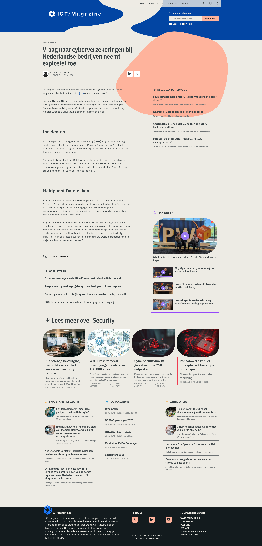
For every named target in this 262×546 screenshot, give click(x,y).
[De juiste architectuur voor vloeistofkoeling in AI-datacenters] (170, 413)
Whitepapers (178, 402)
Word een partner (190, 518)
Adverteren (186, 521)
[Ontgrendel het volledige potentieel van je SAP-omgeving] (170, 431)
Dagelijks (177, 23)
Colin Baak (50, 387)
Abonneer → (211, 18)
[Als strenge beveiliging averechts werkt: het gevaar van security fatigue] (64, 343)
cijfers (81, 93)
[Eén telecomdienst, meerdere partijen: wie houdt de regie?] (50, 413)
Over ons (185, 524)
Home (142, 3)
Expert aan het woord (64, 402)
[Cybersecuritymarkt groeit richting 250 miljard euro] (153, 343)
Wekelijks (190, 23)
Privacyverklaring (190, 534)
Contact (184, 528)
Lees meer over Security (83, 320)
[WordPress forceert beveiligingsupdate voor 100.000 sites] (108, 343)
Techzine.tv (165, 212)
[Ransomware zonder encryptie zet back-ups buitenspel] (198, 343)
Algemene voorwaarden (193, 531)
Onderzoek (55, 256)
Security (54, 42)
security (64, 256)
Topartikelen (156, 3)
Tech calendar (119, 402)
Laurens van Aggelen (95, 384)
